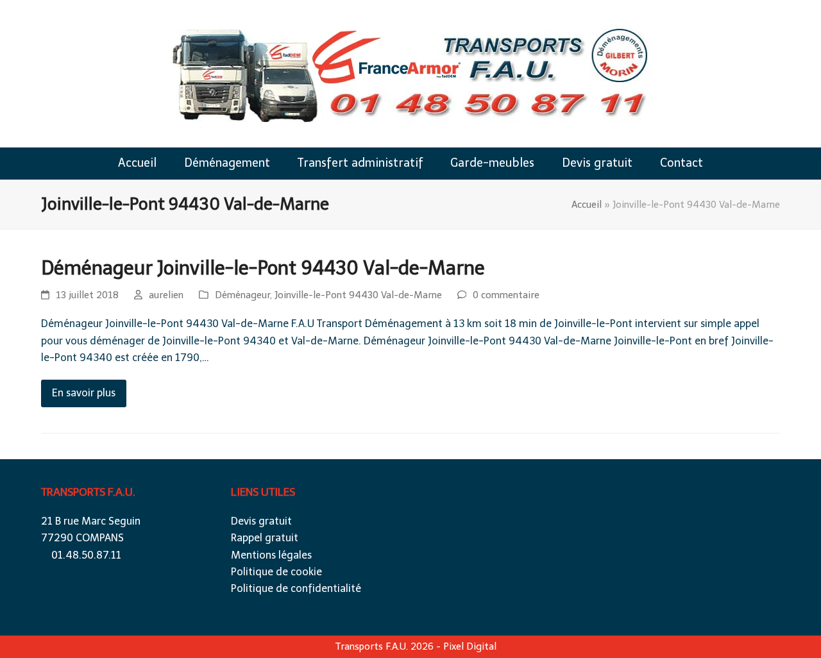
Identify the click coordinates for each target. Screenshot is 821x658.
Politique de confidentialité (296, 588)
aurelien (166, 295)
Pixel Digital (469, 646)
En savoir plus (83, 393)
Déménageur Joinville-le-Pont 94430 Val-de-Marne (263, 268)
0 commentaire (506, 295)
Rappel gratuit (264, 538)
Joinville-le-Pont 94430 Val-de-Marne (358, 295)
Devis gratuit (261, 521)
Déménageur (242, 295)
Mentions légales (271, 555)
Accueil (586, 204)
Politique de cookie (276, 572)
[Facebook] (626, 508)
